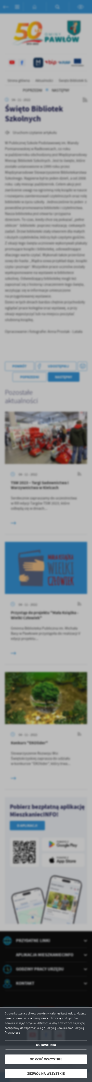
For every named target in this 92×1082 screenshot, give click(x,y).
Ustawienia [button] (46, 1044)
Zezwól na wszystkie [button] (46, 1073)
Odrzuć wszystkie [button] (46, 1059)
